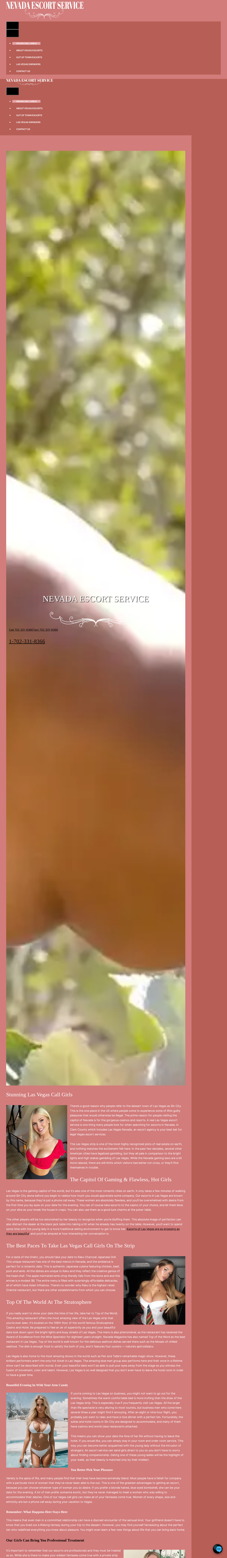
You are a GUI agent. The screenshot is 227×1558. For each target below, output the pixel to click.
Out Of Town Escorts (29, 57)
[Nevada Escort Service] (29, 85)
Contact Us (23, 71)
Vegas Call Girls (26, 43)
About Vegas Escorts (29, 50)
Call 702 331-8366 (21, 629)
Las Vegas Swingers (28, 64)
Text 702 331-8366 (45, 629)
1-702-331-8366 (27, 641)
